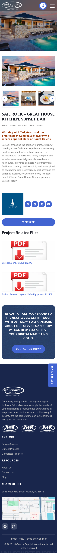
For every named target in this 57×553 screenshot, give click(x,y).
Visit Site (28, 222)
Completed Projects (12, 453)
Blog (4, 477)
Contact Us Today (28, 349)
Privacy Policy (17, 538)
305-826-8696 (43, 6)
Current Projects (10, 449)
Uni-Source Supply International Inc (31, 544)
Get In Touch (52, 375)
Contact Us (8, 472)
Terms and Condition (36, 538)
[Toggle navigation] (52, 6)
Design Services (10, 444)
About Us (7, 467)
